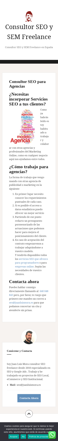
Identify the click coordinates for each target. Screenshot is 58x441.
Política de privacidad (39, 436)
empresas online (24, 266)
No (23, 436)
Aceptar (14, 436)
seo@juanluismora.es (21, 302)
